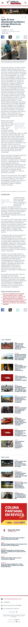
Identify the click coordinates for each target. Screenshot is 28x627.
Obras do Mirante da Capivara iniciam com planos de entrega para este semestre (15, 300)
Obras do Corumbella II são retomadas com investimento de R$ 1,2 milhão (13, 294)
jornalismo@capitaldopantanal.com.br (13, 598)
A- (22, 17)
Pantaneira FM (12, 612)
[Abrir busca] (25, 3)
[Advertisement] (14, 323)
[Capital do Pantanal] (14, 3)
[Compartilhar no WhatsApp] (17, 37)
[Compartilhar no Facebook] (2, 37)
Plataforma (10, 619)
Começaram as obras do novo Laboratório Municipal (14, 303)
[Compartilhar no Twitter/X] (10, 37)
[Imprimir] (25, 37)
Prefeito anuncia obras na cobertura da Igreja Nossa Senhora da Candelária (14, 297)
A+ (25, 17)
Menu (3, 3)
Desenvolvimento (11, 621)
